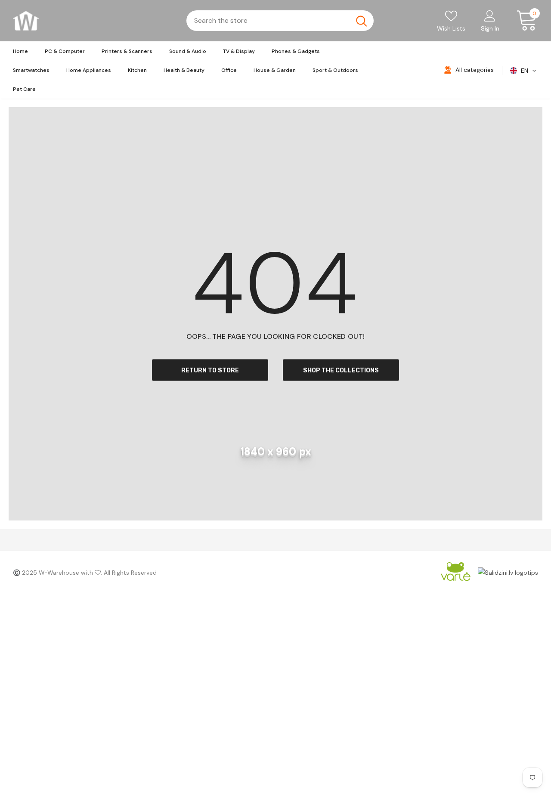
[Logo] (26, 21)
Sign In (490, 28)
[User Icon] (489, 15)
